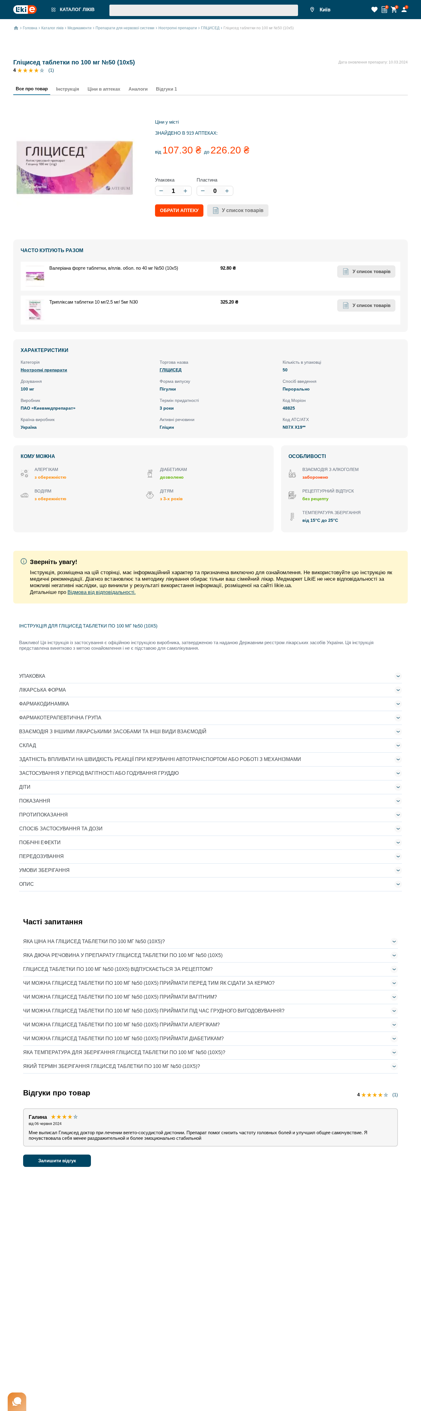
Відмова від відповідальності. (101, 592)
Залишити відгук (57, 1160)
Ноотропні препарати (44, 369)
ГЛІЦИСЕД (171, 369)
